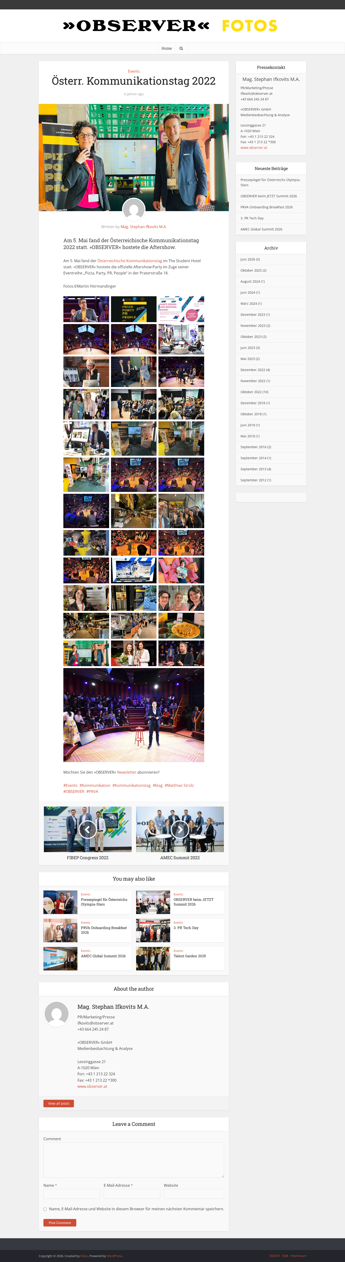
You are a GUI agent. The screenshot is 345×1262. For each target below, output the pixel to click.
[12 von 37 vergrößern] (189, 395)
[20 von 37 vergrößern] (142, 500)
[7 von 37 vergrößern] (94, 362)
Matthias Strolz (180, 785)
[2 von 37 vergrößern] (142, 302)
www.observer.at (92, 1086)
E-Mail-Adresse (118, 1185)
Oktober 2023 (251, 336)
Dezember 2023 (253, 314)
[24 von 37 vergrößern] (189, 536)
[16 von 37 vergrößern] (94, 463)
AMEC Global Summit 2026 (103, 955)
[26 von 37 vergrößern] (142, 563)
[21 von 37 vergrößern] (189, 500)
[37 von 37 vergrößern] (189, 674)
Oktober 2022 (251, 392)
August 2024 (250, 281)
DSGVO (275, 1256)
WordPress (114, 1256)
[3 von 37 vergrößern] (189, 302)
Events (134, 71)
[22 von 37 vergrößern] (94, 536)
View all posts (58, 1103)
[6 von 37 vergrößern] (189, 330)
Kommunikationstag (133, 785)
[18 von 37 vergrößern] (189, 463)
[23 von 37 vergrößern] (142, 536)
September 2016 (253, 447)
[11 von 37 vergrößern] (142, 395)
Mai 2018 (248, 436)
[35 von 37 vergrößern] (142, 646)
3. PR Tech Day (186, 927)
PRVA (93, 791)
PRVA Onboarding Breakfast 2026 (267, 207)
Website (171, 1185)
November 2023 (253, 325)
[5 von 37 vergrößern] (142, 330)
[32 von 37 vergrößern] (142, 619)
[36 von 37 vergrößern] (189, 646)
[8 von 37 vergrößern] (142, 362)
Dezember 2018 (253, 403)
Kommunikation (96, 785)
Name (50, 1185)
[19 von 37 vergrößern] (94, 500)
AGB (285, 1256)
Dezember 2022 (253, 370)
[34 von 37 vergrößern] (94, 646)
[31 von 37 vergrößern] (94, 619)
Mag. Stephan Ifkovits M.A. (144, 226)
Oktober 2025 (251, 270)
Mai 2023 (248, 358)
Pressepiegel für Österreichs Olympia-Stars (104, 901)
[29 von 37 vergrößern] (142, 591)
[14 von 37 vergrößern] (142, 427)
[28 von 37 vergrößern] (94, 591)
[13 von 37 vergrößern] (94, 427)
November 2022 (253, 381)
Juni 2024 (248, 292)
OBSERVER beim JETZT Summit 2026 (194, 901)
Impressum (298, 1256)
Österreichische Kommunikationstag (129, 260)
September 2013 (253, 469)
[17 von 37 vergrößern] (142, 463)
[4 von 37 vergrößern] (94, 330)
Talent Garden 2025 (190, 955)
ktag (159, 785)
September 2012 (253, 480)
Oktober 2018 (251, 414)
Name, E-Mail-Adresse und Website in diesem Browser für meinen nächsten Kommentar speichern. (136, 1208)
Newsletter (126, 772)
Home (166, 48)
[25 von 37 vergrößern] (94, 563)
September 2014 (253, 458)
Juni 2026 (248, 259)
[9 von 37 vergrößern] (189, 362)
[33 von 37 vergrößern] (189, 619)
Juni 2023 (248, 347)
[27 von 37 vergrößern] (189, 563)
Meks (84, 1256)
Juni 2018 (248, 425)
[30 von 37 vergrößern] (189, 591)
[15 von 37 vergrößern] (189, 427)
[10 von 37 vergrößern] (94, 395)
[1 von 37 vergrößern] (94, 302)
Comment (52, 1138)
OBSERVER (75, 791)
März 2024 (249, 303)
